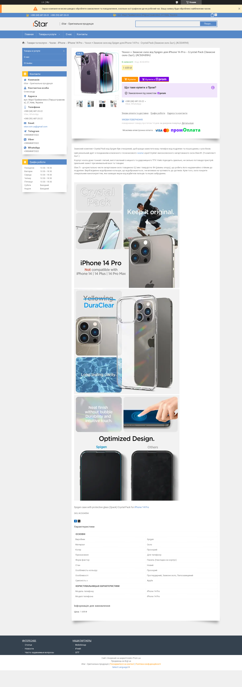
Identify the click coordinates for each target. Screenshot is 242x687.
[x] (79, 521)
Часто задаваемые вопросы (39, 652)
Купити (132, 79)
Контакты (82, 34)
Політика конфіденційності (148, 664)
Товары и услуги (47, 34)
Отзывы (28, 63)
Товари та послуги (37, 43)
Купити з (150, 79)
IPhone (61, 43)
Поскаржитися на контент (122, 664)
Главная (29, 34)
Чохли (52, 43)
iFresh (78, 648)
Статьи (28, 645)
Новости (29, 648)
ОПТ (77, 652)
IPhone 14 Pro (75, 43)
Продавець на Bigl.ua (121, 661)
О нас (69, 34)
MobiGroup (80, 645)
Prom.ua (137, 658)
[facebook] (75, 521)
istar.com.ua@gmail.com (35, 126)
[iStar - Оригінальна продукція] (41, 24)
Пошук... (208, 23)
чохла (140, 153)
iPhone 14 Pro (141, 507)
